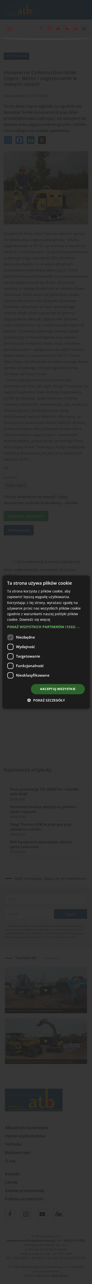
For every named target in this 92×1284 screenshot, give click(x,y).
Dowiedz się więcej (34, 619)
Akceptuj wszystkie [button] (57, 689)
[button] (46, 627)
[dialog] (46, 642)
